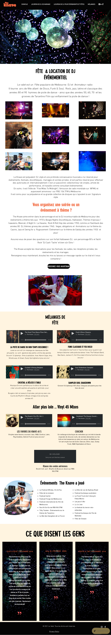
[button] (55, 290)
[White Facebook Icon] (103, 4)
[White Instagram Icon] (99, 4)
